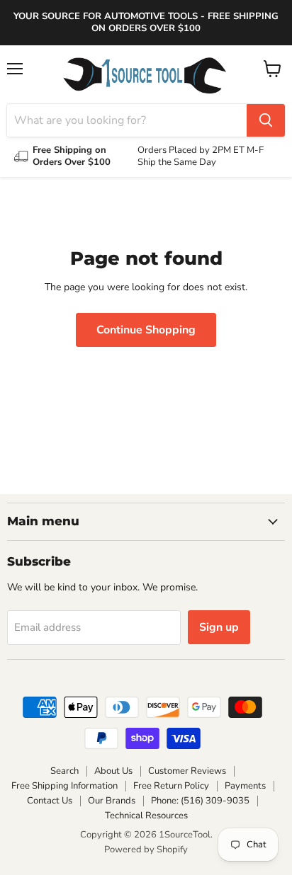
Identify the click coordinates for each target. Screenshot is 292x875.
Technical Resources (146, 815)
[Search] (266, 120)
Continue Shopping (146, 330)
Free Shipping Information (64, 785)
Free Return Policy (171, 785)
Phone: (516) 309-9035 (200, 800)
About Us (113, 771)
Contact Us (49, 800)
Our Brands (111, 800)
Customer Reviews (187, 771)
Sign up (219, 627)
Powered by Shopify (146, 849)
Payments (245, 785)
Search (64, 771)
